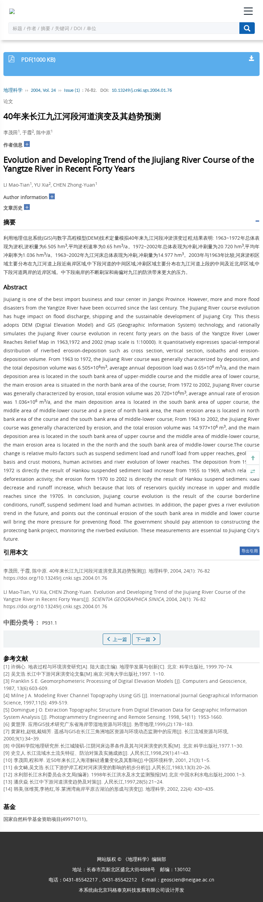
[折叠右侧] (253, 471)
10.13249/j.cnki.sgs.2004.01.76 (142, 90)
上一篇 (119, 639)
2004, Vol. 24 (43, 90)
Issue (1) (72, 90)
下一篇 (144, 639)
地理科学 (13, 90)
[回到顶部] (253, 458)
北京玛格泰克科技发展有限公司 (131, 890)
